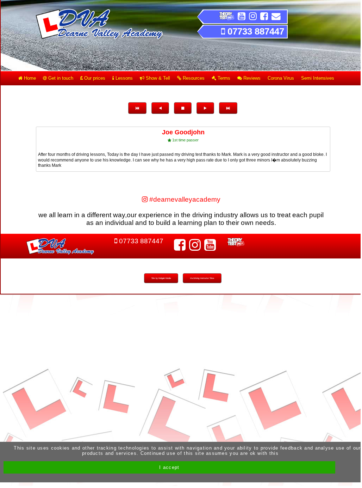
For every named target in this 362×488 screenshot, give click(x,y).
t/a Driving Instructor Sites (202, 278)
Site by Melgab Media (161, 278)
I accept (169, 467)
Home (29, 78)
